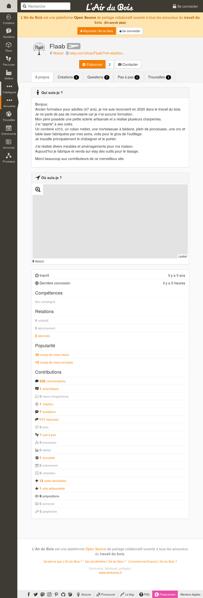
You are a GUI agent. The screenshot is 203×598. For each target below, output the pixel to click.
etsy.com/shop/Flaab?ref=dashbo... (97, 52)
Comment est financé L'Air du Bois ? (152, 561)
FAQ (146, 594)
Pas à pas (128, 77)
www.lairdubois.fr (110, 572)
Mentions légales (190, 594)
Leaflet (182, 256)
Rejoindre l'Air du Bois (97, 31)
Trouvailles (158, 77)
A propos (42, 76)
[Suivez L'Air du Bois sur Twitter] (35, 594)
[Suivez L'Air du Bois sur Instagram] (49, 594)
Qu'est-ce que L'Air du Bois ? (63, 561)
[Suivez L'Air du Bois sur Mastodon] (42, 594)
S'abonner (93, 64)
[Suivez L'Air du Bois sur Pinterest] (56, 594)
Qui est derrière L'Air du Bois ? (105, 561)
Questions (97, 77)
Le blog (129, 594)
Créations (67, 77)
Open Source (85, 17)
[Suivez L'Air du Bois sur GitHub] (63, 594)
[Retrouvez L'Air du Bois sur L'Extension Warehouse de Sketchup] (70, 594)
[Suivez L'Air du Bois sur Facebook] (28, 594)
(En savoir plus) (115, 23)
